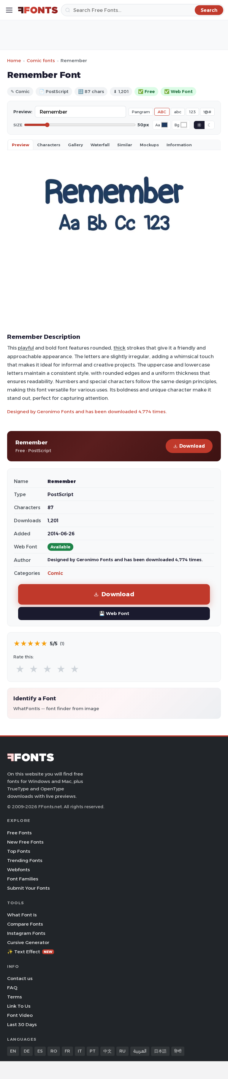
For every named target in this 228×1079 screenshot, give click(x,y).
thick (119, 348)
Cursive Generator (28, 942)
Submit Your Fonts (28, 888)
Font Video (20, 1015)
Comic (55, 573)
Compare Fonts (25, 924)
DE (27, 1051)
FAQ (12, 987)
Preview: (22, 111)
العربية (139, 1051)
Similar (124, 144)
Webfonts (18, 869)
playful (26, 348)
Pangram (141, 111)
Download (192, 446)
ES (40, 1051)
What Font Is (22, 915)
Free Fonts (19, 833)
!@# (207, 111)
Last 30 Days (22, 1024)
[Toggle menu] (9, 10)
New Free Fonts (25, 842)
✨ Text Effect (30, 951)
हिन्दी (177, 1051)
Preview (20, 144)
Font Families (22, 879)
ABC (162, 111)
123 (192, 111)
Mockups (149, 144)
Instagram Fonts (26, 933)
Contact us (20, 978)
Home (14, 60)
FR (67, 1051)
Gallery (75, 144)
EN (13, 1051)
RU (122, 1051)
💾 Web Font (114, 613)
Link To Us (19, 1006)
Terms (14, 997)
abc (177, 111)
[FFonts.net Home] (38, 10)
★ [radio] (20, 669)
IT (80, 1051)
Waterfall (100, 144)
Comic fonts (41, 60)
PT (93, 1051)
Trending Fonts (24, 860)
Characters (48, 144)
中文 (107, 1051)
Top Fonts (18, 851)
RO (53, 1051)
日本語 (160, 1051)
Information (179, 144)
